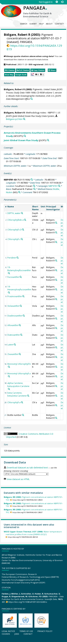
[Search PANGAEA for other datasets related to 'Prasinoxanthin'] (23, 296)
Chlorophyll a (13, 402)
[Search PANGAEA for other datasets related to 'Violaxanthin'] (21, 306)
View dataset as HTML (18, 479)
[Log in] (62, 2)
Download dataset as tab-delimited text (27, 467)
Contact (59, 23)
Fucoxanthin (13, 277)
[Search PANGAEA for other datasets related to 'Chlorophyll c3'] (23, 230)
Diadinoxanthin (14, 315)
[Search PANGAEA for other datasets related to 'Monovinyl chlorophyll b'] (9, 367)
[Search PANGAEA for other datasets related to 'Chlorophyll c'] (22, 239)
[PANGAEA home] (11, 8)
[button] (37, 74)
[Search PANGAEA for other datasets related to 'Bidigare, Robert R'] (56, 223)
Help (41, 23)
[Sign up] (56, 2)
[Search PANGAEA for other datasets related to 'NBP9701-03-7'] (32, 179)
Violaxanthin (13, 305)
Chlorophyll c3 (14, 229)
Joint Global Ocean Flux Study (21, 140)
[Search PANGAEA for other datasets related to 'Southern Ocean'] (34, 186)
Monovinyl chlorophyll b (19, 363)
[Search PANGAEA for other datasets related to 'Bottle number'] (23, 415)
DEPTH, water (13, 213)
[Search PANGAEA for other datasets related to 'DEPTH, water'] (22, 213)
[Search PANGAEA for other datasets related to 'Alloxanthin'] (20, 325)
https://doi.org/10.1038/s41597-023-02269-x (27, 602)
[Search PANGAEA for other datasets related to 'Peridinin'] (17, 258)
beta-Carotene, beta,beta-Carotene (17, 394)
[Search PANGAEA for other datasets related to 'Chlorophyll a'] (22, 402)
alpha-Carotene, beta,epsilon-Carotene (18, 384)
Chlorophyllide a (15, 219)
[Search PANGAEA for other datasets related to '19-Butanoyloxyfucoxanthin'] (9, 273)
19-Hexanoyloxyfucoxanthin (19, 288)
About (49, 23)
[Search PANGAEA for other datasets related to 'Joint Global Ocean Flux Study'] (48, 140)
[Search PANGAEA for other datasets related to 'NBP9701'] (59, 186)
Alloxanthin (12, 325)
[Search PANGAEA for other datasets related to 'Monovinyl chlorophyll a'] (9, 376)
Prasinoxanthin (14, 296)
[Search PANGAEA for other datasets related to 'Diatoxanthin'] (21, 335)
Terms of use (26, 631)
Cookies (6, 634)
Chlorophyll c (13, 239)
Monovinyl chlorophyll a (19, 373)
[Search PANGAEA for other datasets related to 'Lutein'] (15, 344)
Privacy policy (44, 631)
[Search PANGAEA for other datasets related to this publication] (31, 99)
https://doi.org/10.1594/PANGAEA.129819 (34, 47)
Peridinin (11, 257)
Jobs (16, 634)
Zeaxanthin (12, 354)
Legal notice (8, 631)
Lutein (10, 344)
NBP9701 (53, 185)
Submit (33, 23)
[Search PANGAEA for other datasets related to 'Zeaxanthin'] (20, 354)
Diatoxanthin (13, 334)
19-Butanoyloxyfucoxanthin (19, 269)
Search (23, 23)
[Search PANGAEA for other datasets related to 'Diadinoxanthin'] (24, 316)
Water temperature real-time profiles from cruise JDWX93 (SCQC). (33, 532)
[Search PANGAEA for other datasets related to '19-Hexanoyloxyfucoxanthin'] (9, 292)
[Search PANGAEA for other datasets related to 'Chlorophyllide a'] (25, 220)
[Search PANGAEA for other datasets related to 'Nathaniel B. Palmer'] (34, 189)
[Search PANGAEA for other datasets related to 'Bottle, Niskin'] (19, 192)
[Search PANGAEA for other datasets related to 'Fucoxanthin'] (21, 277)
